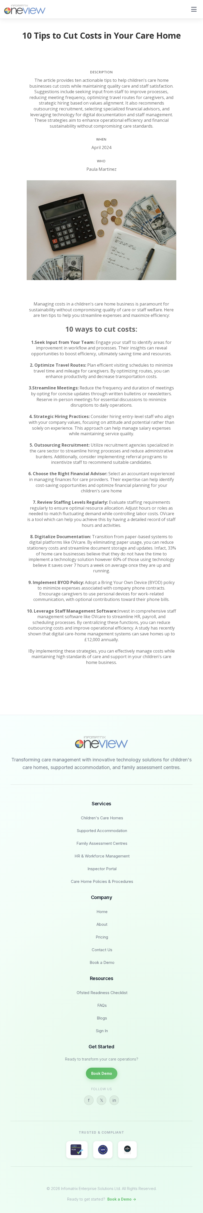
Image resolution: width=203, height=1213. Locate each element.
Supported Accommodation (102, 830)
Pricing (102, 937)
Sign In (102, 1030)
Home (102, 911)
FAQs (102, 1005)
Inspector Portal (102, 868)
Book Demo (101, 1073)
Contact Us (102, 949)
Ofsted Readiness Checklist (102, 992)
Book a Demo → (121, 1199)
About (101, 924)
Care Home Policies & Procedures (102, 881)
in (114, 1100)
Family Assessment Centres (101, 843)
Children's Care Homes (102, 817)
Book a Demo (102, 962)
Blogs (102, 1018)
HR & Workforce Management (102, 856)
